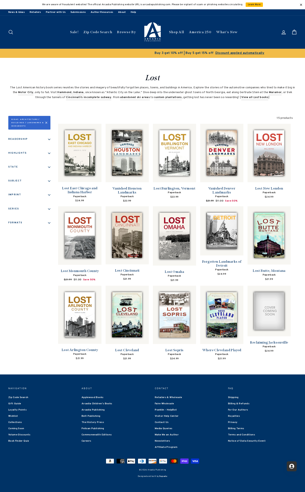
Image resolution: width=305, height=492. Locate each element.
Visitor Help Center (167, 416)
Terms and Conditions (241, 434)
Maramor (275, 92)
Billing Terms (236, 428)
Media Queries (163, 428)
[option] (152, 53)
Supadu (163, 476)
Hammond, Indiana (70, 92)
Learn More (254, 4)
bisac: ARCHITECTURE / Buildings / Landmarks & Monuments (27, 122)
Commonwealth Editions (97, 434)
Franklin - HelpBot (166, 410)
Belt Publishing (91, 416)
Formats (15, 222)
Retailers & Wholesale (168, 397)
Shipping (233, 397)
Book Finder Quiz (18, 441)
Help (133, 12)
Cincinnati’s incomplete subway (88, 97)
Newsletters (162, 441)
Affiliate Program (166, 447)
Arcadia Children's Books (97, 403)
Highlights (17, 153)
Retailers (35, 12)
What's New (227, 32)
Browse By (126, 32)
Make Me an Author (167, 434)
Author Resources (102, 12)
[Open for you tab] (292, 466)
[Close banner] (301, 5)
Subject (15, 180)
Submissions (78, 12)
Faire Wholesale (164, 403)
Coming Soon (16, 428)
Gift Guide (14, 403)
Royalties (234, 416)
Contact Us (162, 422)
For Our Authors (238, 410)
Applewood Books (92, 397)
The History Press (93, 422)
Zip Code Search (97, 32)
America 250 (200, 32)
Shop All (176, 32)
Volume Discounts (19, 434)
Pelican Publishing (93, 428)
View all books (254, 97)
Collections (15, 422)
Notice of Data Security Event (247, 441)
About (122, 12)
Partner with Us (56, 12)
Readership (18, 139)
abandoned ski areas (135, 97)
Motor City (25, 92)
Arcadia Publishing (93, 410)
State (13, 166)
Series (13, 208)
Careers (86, 441)
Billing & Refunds (238, 403)
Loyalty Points (17, 410)
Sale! (74, 32)
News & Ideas (16, 12)
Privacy (232, 422)
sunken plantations (168, 97)
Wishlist (13, 416)
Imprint (14, 194)
